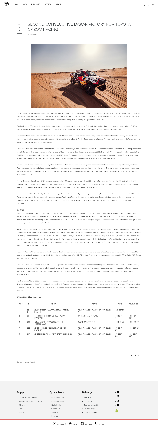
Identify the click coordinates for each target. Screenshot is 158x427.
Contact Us (55, 409)
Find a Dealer (56, 405)
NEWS (58, 4)
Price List (54, 416)
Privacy (87, 409)
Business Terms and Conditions (30, 401)
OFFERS (47, 4)
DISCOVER (35, 4)
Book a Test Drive (58, 398)
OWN (24, 4)
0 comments (32, 34)
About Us (87, 398)
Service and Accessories (28, 398)
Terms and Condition (92, 405)
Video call (54, 412)
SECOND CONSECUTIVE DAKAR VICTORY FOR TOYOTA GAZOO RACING (79, 27)
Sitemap (22, 412)
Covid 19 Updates (90, 412)
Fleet (20, 409)
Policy (92, 409)
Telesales (22, 405)
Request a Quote (57, 401)
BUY (16, 4)
